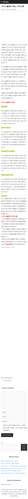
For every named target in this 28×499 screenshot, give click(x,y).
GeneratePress (14, 496)
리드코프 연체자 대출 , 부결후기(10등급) (10, 463)
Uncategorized (7, 378)
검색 (2, 443)
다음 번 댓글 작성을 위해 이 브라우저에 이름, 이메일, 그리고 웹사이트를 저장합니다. (15, 427)
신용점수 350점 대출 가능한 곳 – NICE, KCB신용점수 (13, 473)
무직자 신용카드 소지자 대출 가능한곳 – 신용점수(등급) (13, 466)
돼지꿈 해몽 (7, 380)
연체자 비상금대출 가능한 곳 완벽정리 (9, 461)
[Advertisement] (14, 28)
